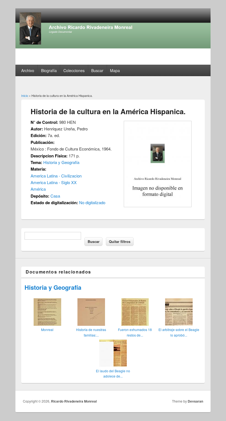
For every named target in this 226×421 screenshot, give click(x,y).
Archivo (27, 70)
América (38, 189)
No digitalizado (92, 202)
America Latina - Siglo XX (54, 182)
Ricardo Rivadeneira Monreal (74, 401)
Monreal (47, 329)
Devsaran (195, 401)
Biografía (49, 70)
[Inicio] (113, 47)
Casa (55, 196)
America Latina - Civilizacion (56, 176)
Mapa (115, 70)
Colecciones (74, 70)
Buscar (97, 70)
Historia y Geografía (61, 162)
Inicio (24, 95)
